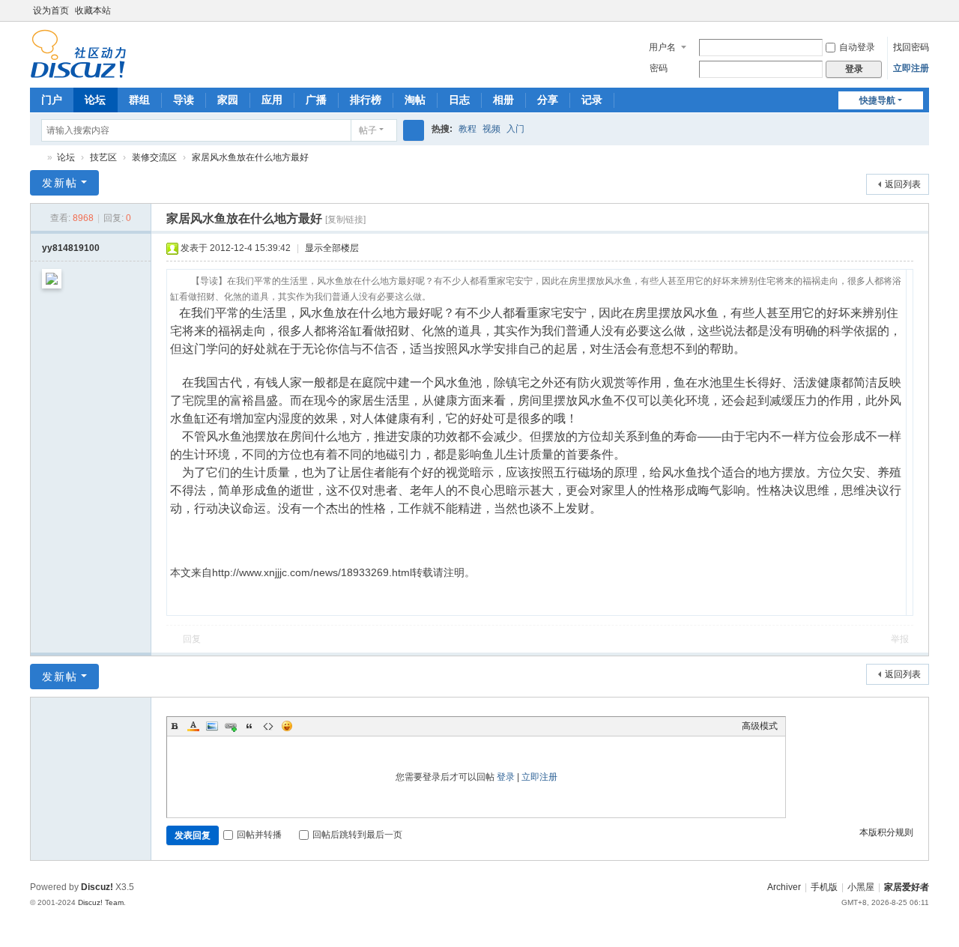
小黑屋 (860, 887)
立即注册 (911, 68)
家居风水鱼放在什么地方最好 (250, 157)
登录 (506, 777)
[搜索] (413, 130)
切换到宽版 (922, 16)
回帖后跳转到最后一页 (357, 834)
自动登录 (857, 47)
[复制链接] (345, 219)
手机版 (824, 887)
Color (193, 725)
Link (230, 725)
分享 (547, 100)
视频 (491, 129)
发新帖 (60, 183)
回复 (192, 639)
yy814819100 (71, 248)
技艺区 (103, 157)
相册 (503, 100)
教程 (468, 129)
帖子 (368, 130)
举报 (900, 639)
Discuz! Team (101, 902)
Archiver (784, 887)
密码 (659, 68)
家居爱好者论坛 (36, 158)
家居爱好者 (906, 887)
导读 (183, 100)
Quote (249, 725)
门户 (51, 100)
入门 (515, 129)
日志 (459, 100)
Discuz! (97, 887)
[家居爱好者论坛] (78, 53)
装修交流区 (154, 157)
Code (268, 725)
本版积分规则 (886, 832)
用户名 (662, 47)
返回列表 (903, 184)
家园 (227, 100)
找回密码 (911, 47)
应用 (271, 100)
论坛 (95, 100)
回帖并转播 (259, 834)
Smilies (286, 725)
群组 (139, 100)
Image (212, 725)
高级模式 (760, 726)
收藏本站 (93, 10)
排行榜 (365, 100)
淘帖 (415, 100)
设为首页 (51, 10)
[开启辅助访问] (908, 10)
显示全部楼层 (332, 248)
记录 (591, 100)
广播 (316, 100)
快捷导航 (877, 100)
